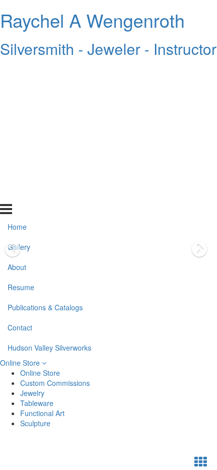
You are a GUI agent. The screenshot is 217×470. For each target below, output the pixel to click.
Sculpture (35, 423)
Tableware (36, 403)
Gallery (19, 92)
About (17, 112)
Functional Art (42, 413)
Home (17, 72)
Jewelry (32, 393)
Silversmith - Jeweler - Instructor (108, 48)
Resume (21, 132)
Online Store (21, 363)
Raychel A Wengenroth (92, 20)
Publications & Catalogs (45, 153)
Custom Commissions (55, 383)
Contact (20, 173)
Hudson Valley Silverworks (49, 193)
